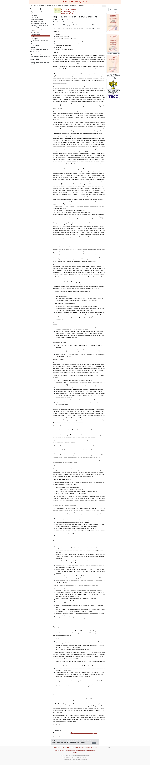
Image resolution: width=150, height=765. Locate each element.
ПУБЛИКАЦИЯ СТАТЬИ (46, 6)
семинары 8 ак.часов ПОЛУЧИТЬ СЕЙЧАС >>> (68, 11)
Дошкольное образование (39, 55)
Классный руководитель (38, 27)
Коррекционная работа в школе (39, 30)
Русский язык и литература (39, 40)
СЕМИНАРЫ (73, 6)
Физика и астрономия (38, 44)
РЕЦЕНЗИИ (57, 6)
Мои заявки (113, 9)
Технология (34, 42)
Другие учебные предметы (39, 49)
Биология (34, 16)
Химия (33, 47)
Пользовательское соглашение (65, 750)
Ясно (93, 743)
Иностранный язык (37, 19)
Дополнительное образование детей (40, 63)
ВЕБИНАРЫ (82, 6)
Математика (35, 32)
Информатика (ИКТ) (37, 21)
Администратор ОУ (37, 12)
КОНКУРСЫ (65, 6)
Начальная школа (36, 34)
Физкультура (35, 46)
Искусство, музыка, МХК (38, 23)
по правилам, (71, 741)
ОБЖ (32, 36)
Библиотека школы (37, 14)
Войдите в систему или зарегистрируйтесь (84, 733)
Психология (34, 38)
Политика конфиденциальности (85, 750)
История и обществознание (39, 25)
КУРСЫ (95, 747)
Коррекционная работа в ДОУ (40, 57)
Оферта (75, 752)
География (34, 17)
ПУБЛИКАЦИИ (57, 747)
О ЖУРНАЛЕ (34, 6)
